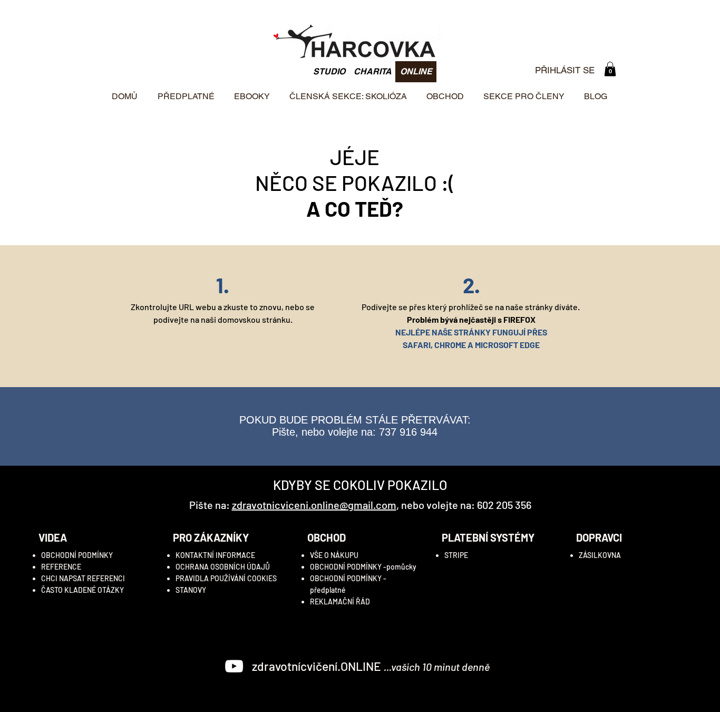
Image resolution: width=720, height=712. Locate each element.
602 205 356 (504, 504)
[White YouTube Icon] (234, 666)
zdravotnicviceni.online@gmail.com (314, 504)
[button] (610, 69)
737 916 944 (408, 432)
